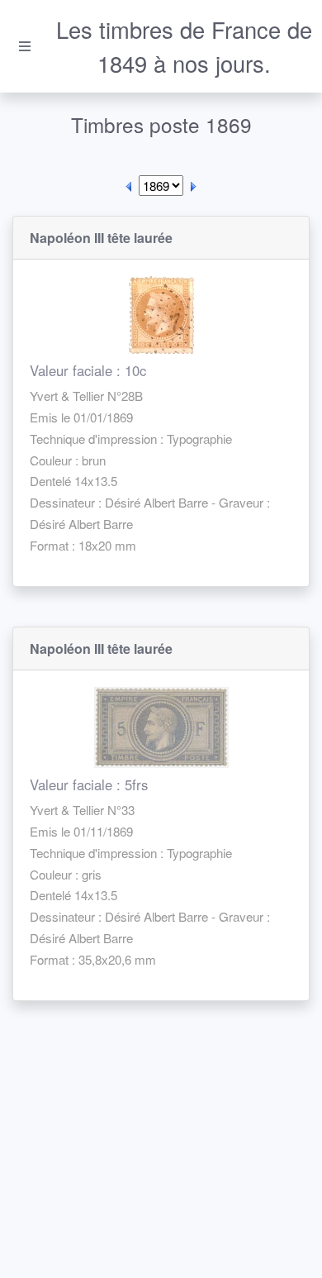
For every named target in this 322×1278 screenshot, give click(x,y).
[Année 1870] (193, 185)
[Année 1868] (128, 185)
